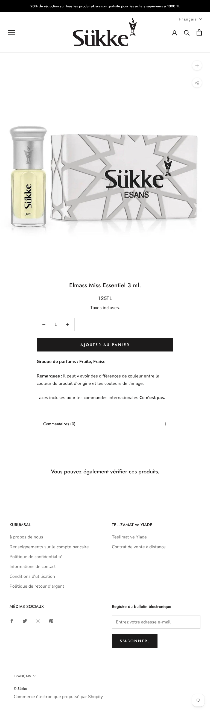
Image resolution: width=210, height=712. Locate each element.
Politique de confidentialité (36, 557)
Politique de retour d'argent (37, 586)
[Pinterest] (51, 620)
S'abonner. (135, 641)
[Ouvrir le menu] (11, 32)
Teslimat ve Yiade (129, 537)
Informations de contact (33, 567)
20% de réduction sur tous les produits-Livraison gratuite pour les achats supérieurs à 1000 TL (105, 6)
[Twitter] (25, 620)
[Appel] (187, 32)
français (22, 676)
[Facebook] (12, 620)
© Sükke (20, 688)
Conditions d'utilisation (32, 576)
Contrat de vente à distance (139, 547)
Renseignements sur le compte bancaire (49, 547)
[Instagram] (38, 620)
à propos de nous (26, 537)
